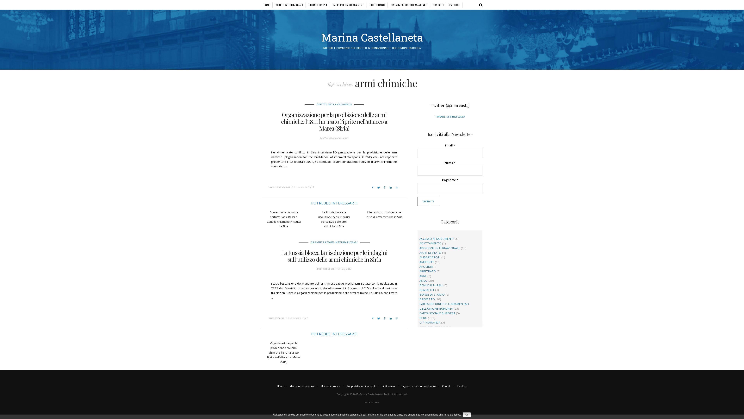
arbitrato (427, 271)
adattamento (430, 243)
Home (267, 5)
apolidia (426, 266)
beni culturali (431, 285)
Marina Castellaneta (372, 37)
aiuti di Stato (430, 253)
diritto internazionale (289, 5)
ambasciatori (430, 257)
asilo (423, 280)
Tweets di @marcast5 (450, 116)
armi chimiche (276, 186)
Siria (287, 186)
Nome (450, 162)
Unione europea (318, 5)
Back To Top (372, 402)
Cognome (450, 180)
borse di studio (432, 294)
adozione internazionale (439, 248)
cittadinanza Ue (432, 327)
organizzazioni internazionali (409, 5)
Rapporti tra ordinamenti (348, 5)
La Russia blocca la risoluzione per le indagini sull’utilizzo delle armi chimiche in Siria (334, 256)
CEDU (423, 318)
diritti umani (377, 5)
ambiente (426, 262)
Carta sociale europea (437, 313)
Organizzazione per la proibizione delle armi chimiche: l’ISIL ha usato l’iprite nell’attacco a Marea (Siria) (334, 121)
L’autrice (454, 5)
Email (450, 145)
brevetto (427, 299)
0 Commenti (300, 186)
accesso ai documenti (436, 239)
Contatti (438, 5)
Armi (423, 276)
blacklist (426, 290)
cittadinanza (429, 322)
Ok (466, 414)
